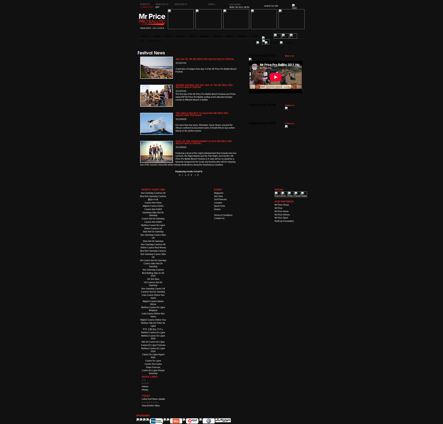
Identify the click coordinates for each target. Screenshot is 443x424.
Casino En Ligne (153, 361)
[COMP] (254, 35)
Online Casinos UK (153, 228)
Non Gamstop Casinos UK (153, 193)
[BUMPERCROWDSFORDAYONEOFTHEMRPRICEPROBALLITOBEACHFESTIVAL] (204, 86)
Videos (145, 386)
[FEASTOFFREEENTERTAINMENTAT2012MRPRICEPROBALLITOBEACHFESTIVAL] (204, 142)
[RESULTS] (144, 35)
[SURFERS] (203, 35)
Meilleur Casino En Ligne (153, 225)
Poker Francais (153, 367)
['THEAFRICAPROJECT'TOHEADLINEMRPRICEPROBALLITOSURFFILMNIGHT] (202, 114)
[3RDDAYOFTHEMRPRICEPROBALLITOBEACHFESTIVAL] (205, 59)
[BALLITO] (242, 35)
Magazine (218, 193)
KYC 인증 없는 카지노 (153, 329)
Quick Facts (219, 206)
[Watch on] (259, 59)
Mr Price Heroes (282, 214)
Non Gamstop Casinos (153, 270)
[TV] (142, 40)
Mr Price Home (282, 211)
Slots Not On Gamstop (153, 231)
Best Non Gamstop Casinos (153, 196)
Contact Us (155, 41)
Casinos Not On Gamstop (153, 292)
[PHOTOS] (180, 35)
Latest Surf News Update (153, 399)
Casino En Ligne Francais (153, 345)
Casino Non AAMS (153, 209)
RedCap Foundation (284, 221)
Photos (145, 390)
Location (218, 203)
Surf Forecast (220, 199)
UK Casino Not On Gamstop (153, 260)
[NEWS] (192, 35)
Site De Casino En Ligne (153, 342)
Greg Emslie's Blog (151, 405)
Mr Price (278, 208)
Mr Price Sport (281, 218)
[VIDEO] (168, 35)
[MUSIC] (230, 35)
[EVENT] (156, 35)
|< (180, 175)
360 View (218, 196)
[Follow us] (289, 108)
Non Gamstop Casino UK (153, 288)
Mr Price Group (282, 205)
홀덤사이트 (153, 199)
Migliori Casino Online (153, 206)
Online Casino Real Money (153, 247)
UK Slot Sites (153, 279)
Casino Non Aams (153, 203)
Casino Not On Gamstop (153, 218)
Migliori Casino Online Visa (153, 320)
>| (198, 175)
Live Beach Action (150, 402)
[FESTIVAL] (217, 35)
